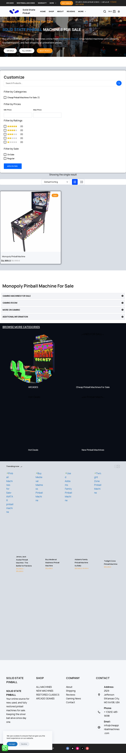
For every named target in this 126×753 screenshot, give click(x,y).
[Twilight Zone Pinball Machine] (98, 564)
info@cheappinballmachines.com (111, 729)
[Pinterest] (87, 748)
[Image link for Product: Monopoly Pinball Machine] (30, 221)
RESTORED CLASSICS (47, 694)
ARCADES (10, 3)
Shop (51, 11)
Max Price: (37, 109)
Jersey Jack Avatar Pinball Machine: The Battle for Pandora (24, 561)
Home (43, 11)
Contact (70, 702)
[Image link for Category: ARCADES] (33, 357)
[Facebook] (67, 748)
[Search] (104, 11)
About (60, 11)
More (52, 3)
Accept (12, 744)
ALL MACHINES (44, 687)
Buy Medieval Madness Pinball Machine (52, 562)
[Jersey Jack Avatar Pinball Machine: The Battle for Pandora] (10, 564)
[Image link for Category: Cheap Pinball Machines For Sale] (92, 357)
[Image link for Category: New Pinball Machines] (92, 420)
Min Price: (8, 109)
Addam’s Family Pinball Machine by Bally (81, 562)
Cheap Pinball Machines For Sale (93, 387)
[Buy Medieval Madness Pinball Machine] (39, 564)
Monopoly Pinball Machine (13, 256)
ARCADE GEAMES (45, 698)
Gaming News (73, 698)
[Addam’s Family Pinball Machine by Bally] (68, 564)
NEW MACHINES (44, 690)
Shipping (71, 690)
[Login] (119, 11)
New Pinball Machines (26, 3)
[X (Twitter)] (72, 748)
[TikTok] (82, 748)
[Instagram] (77, 748)
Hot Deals (33, 449)
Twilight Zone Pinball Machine (110, 562)
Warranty (42, 3)
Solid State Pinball (68, 38)
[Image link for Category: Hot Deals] (33, 420)
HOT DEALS (66, 3)
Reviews (71, 11)
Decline (24, 744)
